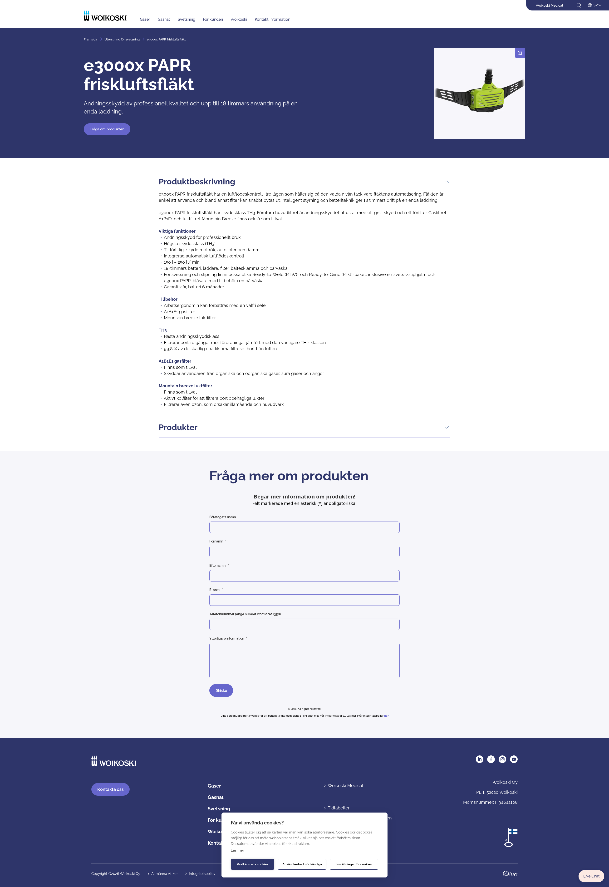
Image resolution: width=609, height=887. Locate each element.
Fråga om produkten (107, 129)
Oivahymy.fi (510, 873)
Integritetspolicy (202, 874)
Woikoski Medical (549, 5)
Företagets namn (222, 517)
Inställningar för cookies (354, 864)
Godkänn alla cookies (252, 864)
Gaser (145, 19)
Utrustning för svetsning (122, 39)
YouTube (514, 759)
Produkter (178, 427)
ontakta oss (110, 789)
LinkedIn (479, 759)
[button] (479, 95)
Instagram (502, 759)
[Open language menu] (594, 5)
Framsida (90, 39)
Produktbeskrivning (197, 181)
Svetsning (186, 19)
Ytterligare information (226, 638)
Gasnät (164, 19)
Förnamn (216, 541)
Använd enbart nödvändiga (302, 864)
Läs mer (237, 850)
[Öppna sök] (579, 5)
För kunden (213, 19)
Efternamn (217, 565)
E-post (214, 590)
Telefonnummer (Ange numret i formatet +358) (245, 614)
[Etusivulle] (105, 15)
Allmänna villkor (164, 874)
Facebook (491, 759)
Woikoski (239, 19)
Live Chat (591, 876)
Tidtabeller (338, 807)
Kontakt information (272, 19)
